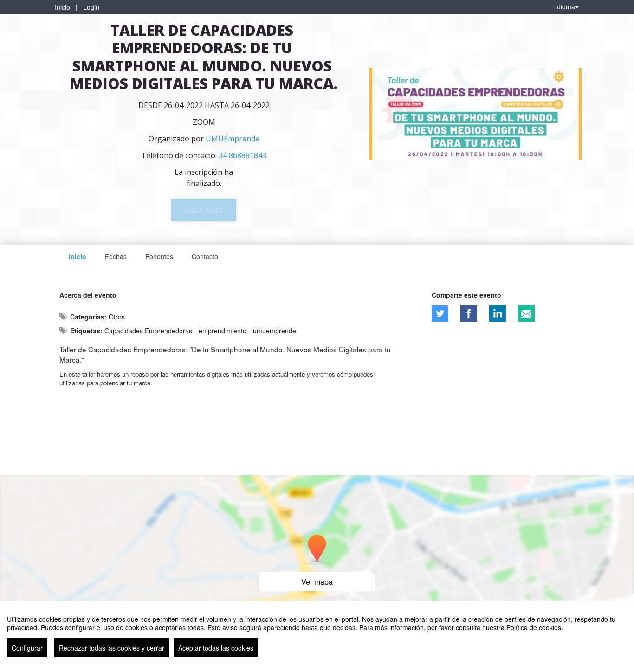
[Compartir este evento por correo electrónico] (526, 313)
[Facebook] (468, 313)
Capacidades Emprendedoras (148, 330)
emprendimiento (222, 330)
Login (91, 7)
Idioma (565, 6)
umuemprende (274, 330)
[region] (317, 632)
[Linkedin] (497, 313)
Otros (117, 316)
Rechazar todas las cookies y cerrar (111, 647)
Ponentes (159, 256)
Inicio (62, 7)
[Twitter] (440, 313)
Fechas (116, 256)
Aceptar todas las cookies (215, 647)
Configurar (27, 647)
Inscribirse (203, 210)
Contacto (205, 256)
